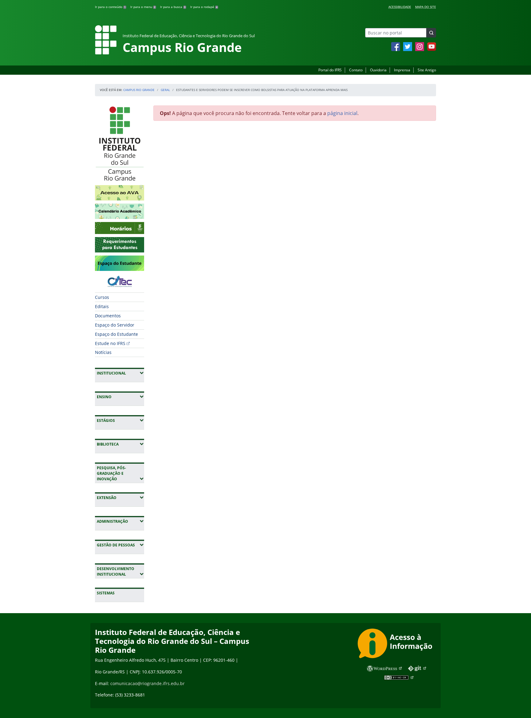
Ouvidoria (378, 70)
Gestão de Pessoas (120, 545)
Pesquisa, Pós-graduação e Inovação (120, 473)
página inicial (342, 113)
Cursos (102, 297)
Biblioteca (120, 444)
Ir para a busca (172, 7)
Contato (356, 70)
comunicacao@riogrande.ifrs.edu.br (147, 683)
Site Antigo (427, 70)
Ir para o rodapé (203, 7)
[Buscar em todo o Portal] (431, 33)
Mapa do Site (425, 7)
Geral (165, 90)
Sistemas (106, 593)
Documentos (108, 316)
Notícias (103, 352)
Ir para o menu (142, 7)
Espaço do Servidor (114, 325)
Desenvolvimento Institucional (120, 571)
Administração (120, 521)
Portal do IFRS (330, 70)
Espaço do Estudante (116, 334)
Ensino (120, 396)
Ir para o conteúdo (110, 7)
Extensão (120, 497)
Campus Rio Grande (139, 90)
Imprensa (402, 70)
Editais (102, 306)
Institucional (120, 373)
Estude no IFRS (110, 343)
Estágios (120, 420)
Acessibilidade (399, 7)
